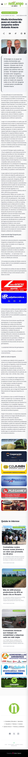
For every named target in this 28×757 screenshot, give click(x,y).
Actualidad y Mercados (10, 721)
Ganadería (8, 724)
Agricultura (20, 721)
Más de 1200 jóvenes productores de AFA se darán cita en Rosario (13, 592)
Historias (14, 724)
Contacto (20, 724)
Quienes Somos (7, 726)
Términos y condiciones (18, 726)
